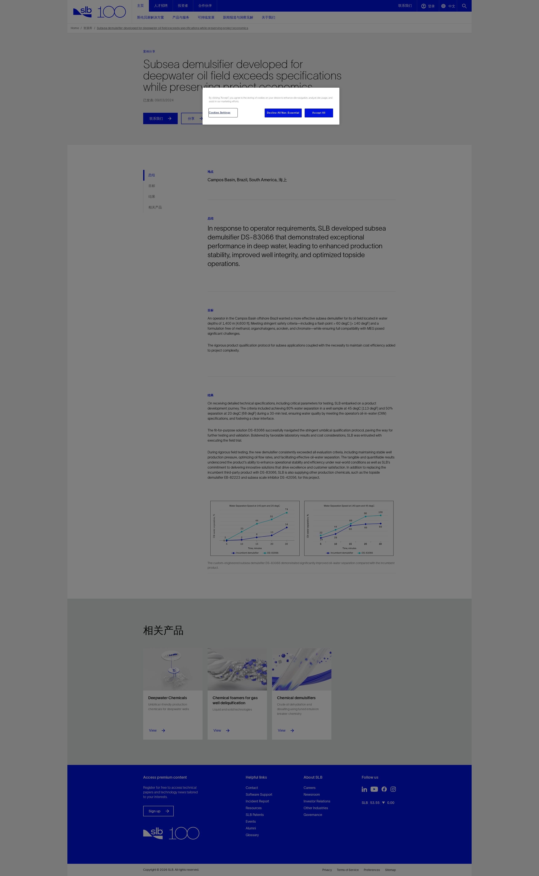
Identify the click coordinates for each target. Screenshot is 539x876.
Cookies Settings (219, 112)
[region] (271, 106)
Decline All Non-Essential (283, 113)
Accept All (319, 113)
